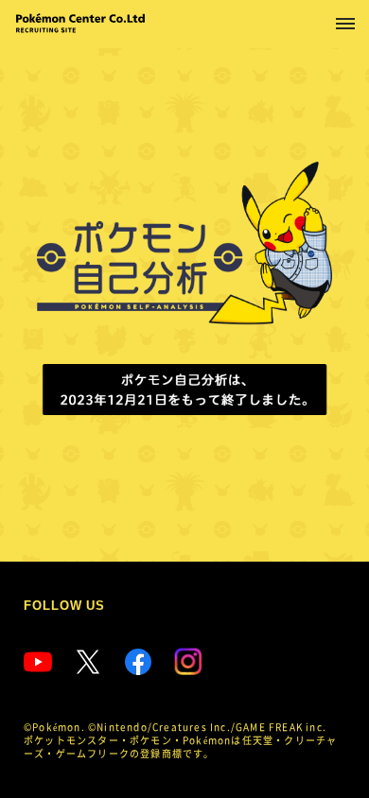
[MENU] (345, 23)
